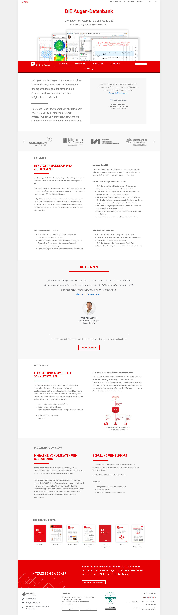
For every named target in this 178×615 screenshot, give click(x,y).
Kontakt (140, 1)
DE (149, 1)
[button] (156, 1)
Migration (115, 64)
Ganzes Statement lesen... (118, 93)
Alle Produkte (129, 1)
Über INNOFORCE (116, 1)
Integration (98, 64)
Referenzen (80, 64)
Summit (88, 69)
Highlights (63, 64)
